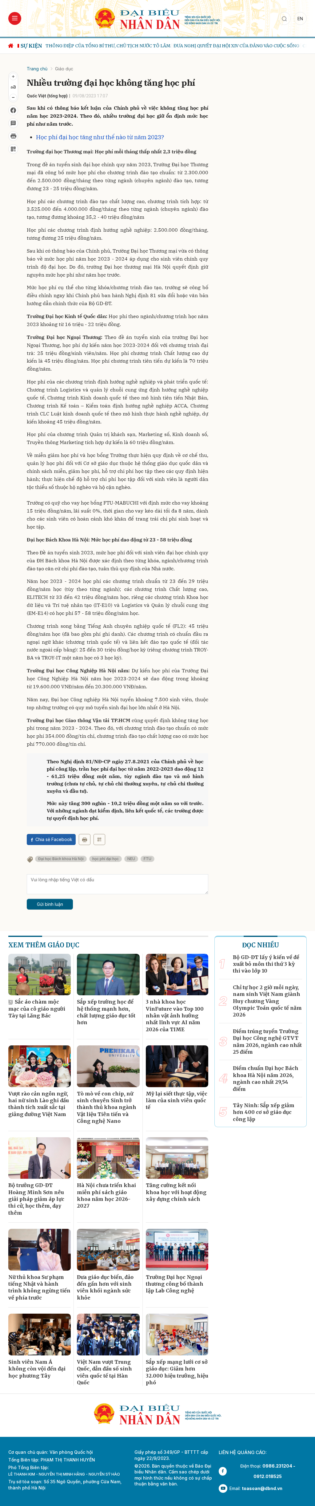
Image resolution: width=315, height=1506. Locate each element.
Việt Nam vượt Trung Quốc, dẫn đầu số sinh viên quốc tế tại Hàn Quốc (104, 1372)
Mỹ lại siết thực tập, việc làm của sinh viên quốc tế (176, 1101)
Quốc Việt (36, 95)
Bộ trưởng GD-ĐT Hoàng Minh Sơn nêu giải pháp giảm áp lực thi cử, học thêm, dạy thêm (36, 1199)
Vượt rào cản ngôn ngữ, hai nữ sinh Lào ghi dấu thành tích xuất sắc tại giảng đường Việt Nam (38, 1104)
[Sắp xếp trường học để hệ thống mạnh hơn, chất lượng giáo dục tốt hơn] (108, 975)
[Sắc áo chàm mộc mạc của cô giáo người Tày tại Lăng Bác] (39, 975)
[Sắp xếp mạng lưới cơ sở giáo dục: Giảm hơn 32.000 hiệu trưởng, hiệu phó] (177, 1334)
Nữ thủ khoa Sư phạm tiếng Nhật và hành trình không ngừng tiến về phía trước (39, 1287)
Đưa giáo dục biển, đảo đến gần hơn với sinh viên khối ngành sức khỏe (105, 1287)
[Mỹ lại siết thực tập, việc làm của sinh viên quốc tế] (177, 1066)
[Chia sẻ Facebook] (13, 110)
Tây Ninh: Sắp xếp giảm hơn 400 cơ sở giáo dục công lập (263, 1112)
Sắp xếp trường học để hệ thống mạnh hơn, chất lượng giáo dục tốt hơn (106, 1012)
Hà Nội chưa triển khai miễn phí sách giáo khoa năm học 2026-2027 (106, 1195)
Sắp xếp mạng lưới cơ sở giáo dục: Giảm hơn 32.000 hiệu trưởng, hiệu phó (177, 1372)
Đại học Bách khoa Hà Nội (61, 858)
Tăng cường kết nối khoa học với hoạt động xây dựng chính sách (176, 1192)
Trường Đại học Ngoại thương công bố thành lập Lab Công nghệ (174, 1284)
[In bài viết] (13, 136)
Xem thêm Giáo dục (43, 945)
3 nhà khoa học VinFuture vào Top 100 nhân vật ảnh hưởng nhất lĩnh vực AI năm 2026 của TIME (175, 1015)
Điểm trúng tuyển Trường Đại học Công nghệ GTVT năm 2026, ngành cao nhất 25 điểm (267, 1041)
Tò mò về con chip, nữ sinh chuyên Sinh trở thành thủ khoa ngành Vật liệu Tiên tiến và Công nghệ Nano (106, 1107)
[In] (84, 839)
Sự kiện (31, 46)
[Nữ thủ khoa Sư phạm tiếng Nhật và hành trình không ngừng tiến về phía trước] (39, 1250)
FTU (147, 858)
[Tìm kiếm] (284, 18)
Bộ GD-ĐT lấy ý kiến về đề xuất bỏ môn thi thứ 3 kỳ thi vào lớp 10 (266, 964)
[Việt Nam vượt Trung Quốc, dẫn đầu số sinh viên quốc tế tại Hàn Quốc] (108, 1334)
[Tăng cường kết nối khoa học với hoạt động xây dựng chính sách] (177, 1158)
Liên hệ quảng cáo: (243, 1452)
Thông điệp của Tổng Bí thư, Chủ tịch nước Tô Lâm (107, 46)
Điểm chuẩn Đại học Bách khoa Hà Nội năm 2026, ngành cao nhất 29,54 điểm (265, 1078)
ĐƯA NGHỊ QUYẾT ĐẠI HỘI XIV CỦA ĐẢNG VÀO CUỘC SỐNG (236, 46)
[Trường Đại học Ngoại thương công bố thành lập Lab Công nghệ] (177, 1250)
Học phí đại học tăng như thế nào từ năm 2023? (100, 137)
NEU (131, 858)
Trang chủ (37, 68)
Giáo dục (64, 68)
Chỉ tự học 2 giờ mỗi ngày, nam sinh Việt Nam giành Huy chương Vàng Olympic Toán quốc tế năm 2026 (267, 1001)
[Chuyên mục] (14, 18)
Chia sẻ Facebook (53, 839)
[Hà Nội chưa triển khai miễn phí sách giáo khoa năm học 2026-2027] (108, 1158)
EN (300, 18)
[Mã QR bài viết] (13, 149)
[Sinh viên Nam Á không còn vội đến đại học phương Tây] (39, 1334)
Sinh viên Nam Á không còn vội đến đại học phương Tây (37, 1369)
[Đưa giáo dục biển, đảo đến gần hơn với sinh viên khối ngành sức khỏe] (108, 1250)
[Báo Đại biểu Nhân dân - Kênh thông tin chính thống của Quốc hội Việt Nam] (157, 18)
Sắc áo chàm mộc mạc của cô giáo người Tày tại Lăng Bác (36, 1009)
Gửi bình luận (50, 904)
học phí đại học (105, 858)
